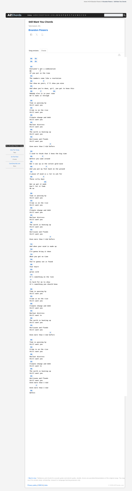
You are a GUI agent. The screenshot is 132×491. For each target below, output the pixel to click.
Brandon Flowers (38, 30)
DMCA (40, 485)
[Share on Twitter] (36, 35)
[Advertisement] (14, 49)
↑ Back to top (32, 478)
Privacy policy (32, 485)
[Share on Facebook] (31, 35)
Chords (43, 50)
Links (46, 485)
